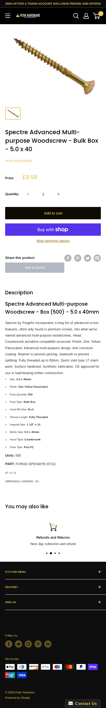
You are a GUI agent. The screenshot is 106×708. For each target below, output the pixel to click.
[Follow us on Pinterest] (38, 644)
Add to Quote (35, 267)
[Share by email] (97, 258)
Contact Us (85, 703)
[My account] (86, 16)
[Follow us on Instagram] (28, 644)
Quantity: (12, 194)
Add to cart (53, 213)
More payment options (53, 241)
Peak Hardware (18, 161)
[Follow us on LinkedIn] (47, 644)
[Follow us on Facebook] (8, 644)
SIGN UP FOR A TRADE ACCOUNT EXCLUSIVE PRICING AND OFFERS (53, 3)
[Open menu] (7, 16)
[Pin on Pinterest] (77, 258)
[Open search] (76, 16)
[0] (96, 16)
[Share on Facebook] (68, 258)
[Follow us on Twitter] (18, 644)
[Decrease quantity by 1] (28, 194)
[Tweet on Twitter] (87, 258)
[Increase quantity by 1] (58, 194)
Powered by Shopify (17, 697)
